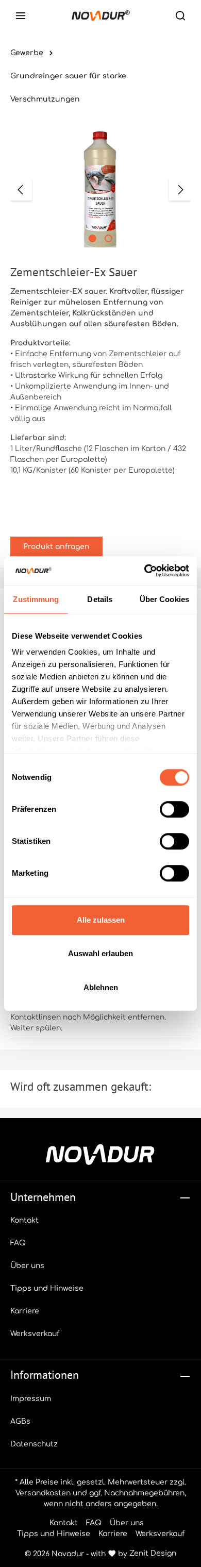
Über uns (27, 1266)
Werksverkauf (34, 1334)
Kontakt (24, 1220)
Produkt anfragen (56, 547)
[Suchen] (180, 15)
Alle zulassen (101, 919)
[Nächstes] (180, 190)
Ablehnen (100, 987)
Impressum (30, 1399)
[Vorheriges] (21, 190)
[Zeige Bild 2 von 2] (108, 238)
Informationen (44, 1375)
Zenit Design (152, 1553)
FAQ (18, 1243)
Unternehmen (43, 1197)
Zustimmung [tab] (36, 599)
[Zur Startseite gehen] (100, 15)
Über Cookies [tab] (164, 599)
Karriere (24, 1311)
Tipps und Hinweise (46, 1288)
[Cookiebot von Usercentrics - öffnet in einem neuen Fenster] (144, 570)
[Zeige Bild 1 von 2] (92, 238)
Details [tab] (99, 599)
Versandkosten (43, 1493)
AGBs (20, 1421)
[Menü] (20, 15)
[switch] (174, 809)
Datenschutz (34, 1444)
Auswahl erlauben (100, 953)
